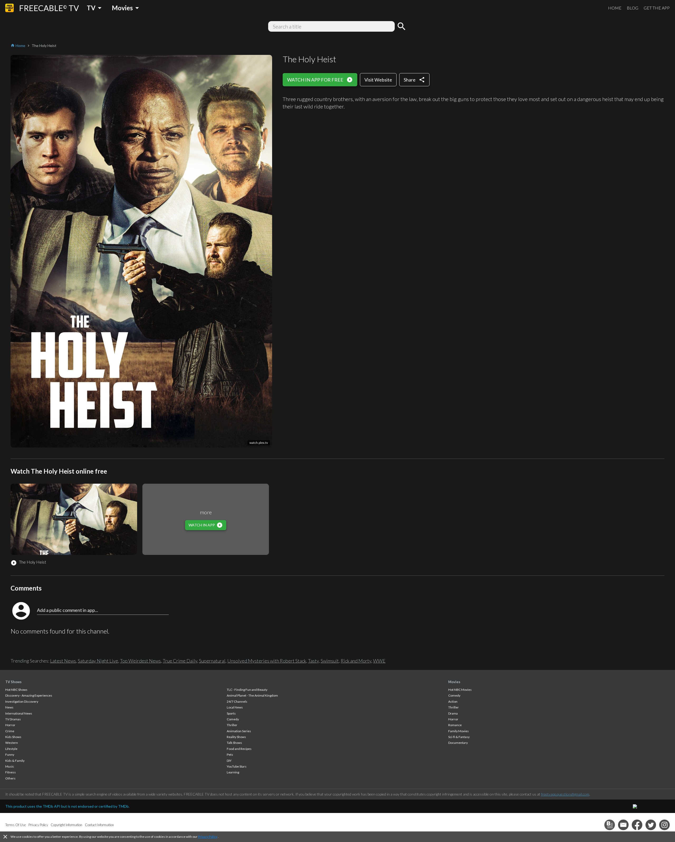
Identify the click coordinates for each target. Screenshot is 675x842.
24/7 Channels (237, 701)
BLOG (632, 7)
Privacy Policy (207, 837)
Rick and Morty (356, 661)
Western (11, 743)
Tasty (313, 661)
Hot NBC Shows (16, 690)
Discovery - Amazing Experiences (28, 695)
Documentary (458, 743)
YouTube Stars (237, 766)
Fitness (10, 772)
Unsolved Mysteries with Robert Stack (266, 661)
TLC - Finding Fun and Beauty (247, 690)
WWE (379, 661)
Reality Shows (236, 737)
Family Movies (458, 731)
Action (452, 701)
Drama (453, 713)
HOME (614, 7)
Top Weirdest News (140, 661)
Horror (10, 725)
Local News (235, 707)
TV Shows (13, 682)
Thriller (232, 725)
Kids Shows (13, 737)
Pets (230, 755)
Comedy (233, 719)
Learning (233, 772)
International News (18, 713)
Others (10, 778)
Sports (231, 713)
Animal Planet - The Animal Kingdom (252, 695)
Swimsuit (330, 661)
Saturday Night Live (98, 661)
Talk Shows (234, 743)
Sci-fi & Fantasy (459, 737)
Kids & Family (15, 761)
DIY (229, 761)
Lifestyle (11, 749)
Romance (455, 725)
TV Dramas (13, 719)
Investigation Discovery (21, 701)
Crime (9, 731)
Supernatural (212, 661)
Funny (9, 755)
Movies (454, 682)
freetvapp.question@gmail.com (565, 794)
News (9, 707)
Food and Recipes (239, 749)
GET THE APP (657, 7)
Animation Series (239, 731)
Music (9, 766)
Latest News (63, 661)
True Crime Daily (180, 661)
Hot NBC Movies (460, 690)
